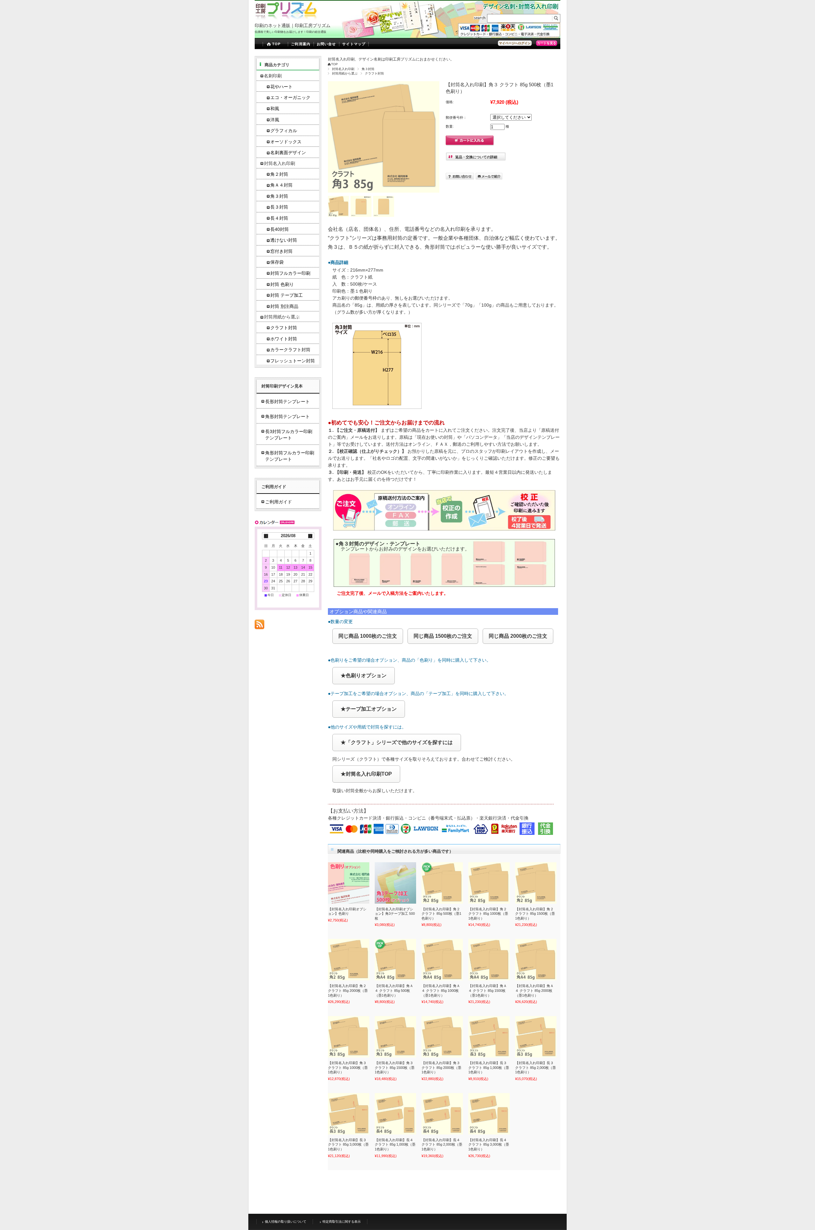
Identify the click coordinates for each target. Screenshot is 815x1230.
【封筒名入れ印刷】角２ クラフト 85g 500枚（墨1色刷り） (441, 913)
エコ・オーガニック (290, 97)
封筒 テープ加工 (286, 295)
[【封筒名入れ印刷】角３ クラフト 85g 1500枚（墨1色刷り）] (395, 1036)
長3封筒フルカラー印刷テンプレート (288, 434)
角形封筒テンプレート (287, 416)
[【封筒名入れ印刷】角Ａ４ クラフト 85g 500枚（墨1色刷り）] (395, 959)
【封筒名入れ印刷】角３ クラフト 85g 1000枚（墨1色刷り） (348, 1067)
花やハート (281, 86)
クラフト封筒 (374, 73)
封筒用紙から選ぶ (345, 73)
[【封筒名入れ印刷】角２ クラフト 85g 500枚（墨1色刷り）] (442, 883)
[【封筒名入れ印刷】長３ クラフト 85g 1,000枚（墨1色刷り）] (489, 1036)
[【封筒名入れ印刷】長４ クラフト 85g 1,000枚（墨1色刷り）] (395, 1113)
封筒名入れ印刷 (343, 69)
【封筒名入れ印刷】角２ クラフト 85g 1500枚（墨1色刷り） (535, 913)
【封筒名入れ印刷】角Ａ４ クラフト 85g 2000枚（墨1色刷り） (534, 990)
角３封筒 (368, 69)
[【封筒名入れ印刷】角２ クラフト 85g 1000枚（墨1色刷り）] (489, 883)
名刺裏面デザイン (288, 152)
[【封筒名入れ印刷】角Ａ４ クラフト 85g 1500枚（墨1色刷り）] (489, 959)
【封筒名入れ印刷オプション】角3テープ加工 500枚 (395, 913)
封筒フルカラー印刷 (290, 273)
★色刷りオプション (363, 675)
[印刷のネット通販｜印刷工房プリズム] (286, 19)
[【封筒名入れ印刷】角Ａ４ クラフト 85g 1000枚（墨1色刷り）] (442, 959)
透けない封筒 (283, 240)
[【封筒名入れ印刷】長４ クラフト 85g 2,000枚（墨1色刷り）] (442, 1113)
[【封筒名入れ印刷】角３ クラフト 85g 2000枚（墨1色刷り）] (442, 1036)
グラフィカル (283, 130)
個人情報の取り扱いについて (285, 1221)
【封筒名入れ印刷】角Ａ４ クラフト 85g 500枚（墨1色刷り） (394, 990)
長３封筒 (279, 207)
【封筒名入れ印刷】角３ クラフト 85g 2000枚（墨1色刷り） (441, 1067)
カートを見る (546, 43)
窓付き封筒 (281, 251)
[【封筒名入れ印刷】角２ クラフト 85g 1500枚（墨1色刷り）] (535, 883)
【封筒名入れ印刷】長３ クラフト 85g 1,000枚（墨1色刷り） (488, 1067)
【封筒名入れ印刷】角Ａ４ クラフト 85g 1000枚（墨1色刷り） (441, 990)
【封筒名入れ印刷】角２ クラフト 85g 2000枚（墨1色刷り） (348, 990)
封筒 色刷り (282, 284)
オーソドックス (285, 141)
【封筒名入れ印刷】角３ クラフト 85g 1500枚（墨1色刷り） (395, 1067)
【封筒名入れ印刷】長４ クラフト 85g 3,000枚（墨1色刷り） (488, 1144)
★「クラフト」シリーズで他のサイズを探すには (397, 742)
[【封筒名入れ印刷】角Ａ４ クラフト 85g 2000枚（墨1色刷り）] (535, 959)
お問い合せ (326, 44)
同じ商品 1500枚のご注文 (443, 636)
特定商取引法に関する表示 (341, 1221)
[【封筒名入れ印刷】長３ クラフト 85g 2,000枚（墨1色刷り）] (535, 1036)
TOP (276, 44)
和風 (274, 108)
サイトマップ (353, 44)
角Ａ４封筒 (281, 185)
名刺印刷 (273, 76)
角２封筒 (279, 174)
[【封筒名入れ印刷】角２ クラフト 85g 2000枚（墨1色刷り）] (348, 959)
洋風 (274, 119)
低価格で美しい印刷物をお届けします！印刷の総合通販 (290, 31)
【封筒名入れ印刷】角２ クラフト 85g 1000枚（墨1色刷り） (488, 913)
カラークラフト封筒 (290, 349)
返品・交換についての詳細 (476, 157)
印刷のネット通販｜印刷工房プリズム (292, 25)
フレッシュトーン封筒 (292, 361)
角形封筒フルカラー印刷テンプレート (289, 456)
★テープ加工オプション (369, 709)
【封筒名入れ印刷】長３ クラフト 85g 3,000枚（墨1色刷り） (348, 1144)
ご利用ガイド (278, 501)
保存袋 (277, 262)
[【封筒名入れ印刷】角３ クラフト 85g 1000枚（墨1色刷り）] (348, 1036)
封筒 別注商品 (284, 306)
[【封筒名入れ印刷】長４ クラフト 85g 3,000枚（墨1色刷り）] (489, 1113)
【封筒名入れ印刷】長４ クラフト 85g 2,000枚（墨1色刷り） (442, 1144)
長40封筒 (279, 229)
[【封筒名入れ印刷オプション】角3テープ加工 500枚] (395, 883)
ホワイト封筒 (283, 339)
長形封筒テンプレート (287, 401)
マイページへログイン (515, 43)
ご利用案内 (300, 44)
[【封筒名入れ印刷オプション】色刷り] (348, 883)
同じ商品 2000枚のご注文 (518, 636)
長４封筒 (279, 218)
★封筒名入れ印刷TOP (366, 774)
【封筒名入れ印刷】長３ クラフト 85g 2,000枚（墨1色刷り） (535, 1067)
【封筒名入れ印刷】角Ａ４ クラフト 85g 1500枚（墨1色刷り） (487, 990)
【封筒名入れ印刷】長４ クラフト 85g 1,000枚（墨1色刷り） (395, 1144)
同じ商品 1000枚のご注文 (367, 636)
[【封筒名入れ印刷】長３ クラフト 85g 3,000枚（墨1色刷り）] (348, 1113)
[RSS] (259, 626)
